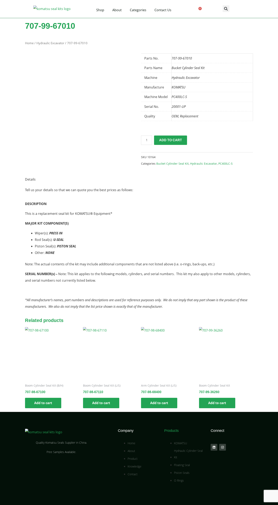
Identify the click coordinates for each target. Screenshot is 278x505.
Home (29, 43)
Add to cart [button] (43, 403)
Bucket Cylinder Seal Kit (172, 163)
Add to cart (170, 140)
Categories (138, 10)
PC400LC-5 (225, 163)
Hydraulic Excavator (50, 43)
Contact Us (162, 10)
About (117, 10)
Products (171, 431)
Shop (100, 10)
